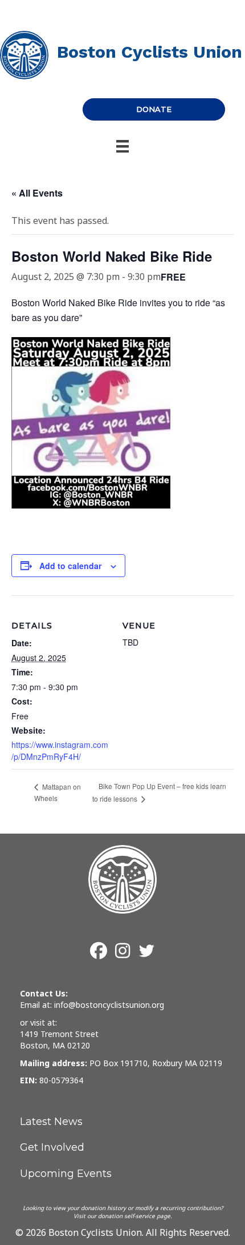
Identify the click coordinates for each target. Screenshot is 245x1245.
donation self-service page (134, 1216)
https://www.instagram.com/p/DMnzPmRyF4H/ (59, 750)
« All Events (37, 192)
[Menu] (122, 146)
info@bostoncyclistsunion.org (109, 1004)
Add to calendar (70, 566)
